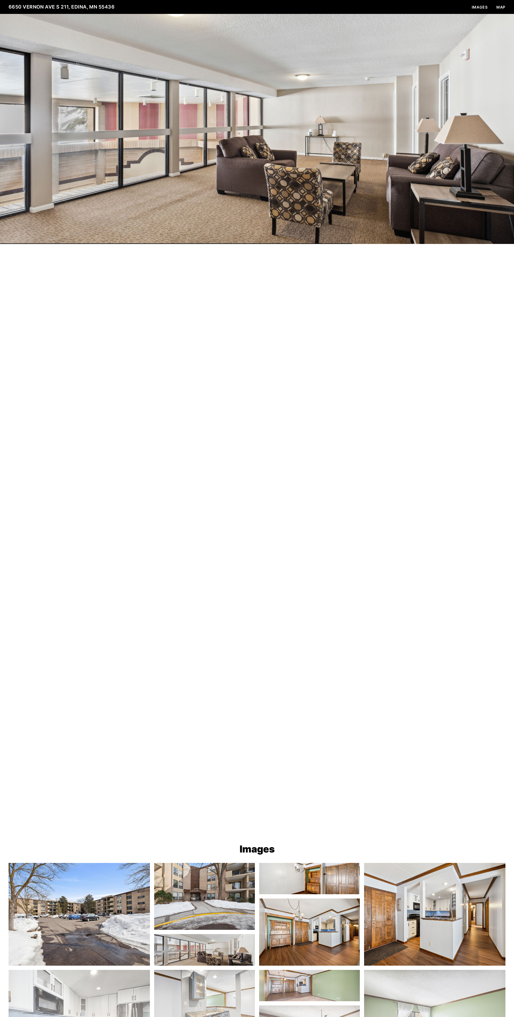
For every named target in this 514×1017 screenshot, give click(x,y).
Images (480, 7)
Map (500, 7)
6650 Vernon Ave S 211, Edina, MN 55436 (62, 7)
